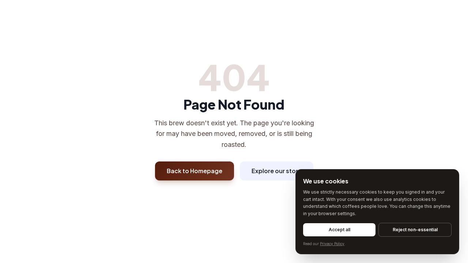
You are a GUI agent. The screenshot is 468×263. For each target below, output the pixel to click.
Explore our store (277, 171)
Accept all (339, 229)
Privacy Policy (332, 243)
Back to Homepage (194, 171)
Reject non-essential (415, 229)
